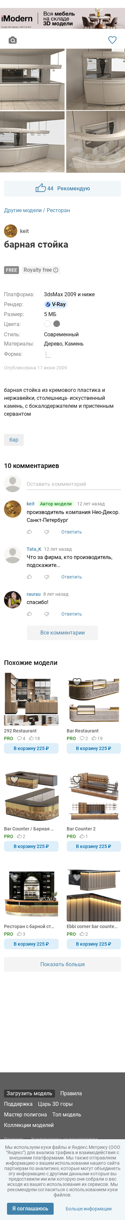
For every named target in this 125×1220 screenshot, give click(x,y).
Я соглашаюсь (30, 1208)
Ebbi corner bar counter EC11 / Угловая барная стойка (93, 926)
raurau (34, 594)
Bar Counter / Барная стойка (30, 828)
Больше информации (89, 1208)
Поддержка (18, 1104)
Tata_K (34, 549)
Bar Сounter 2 (81, 828)
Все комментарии (62, 633)
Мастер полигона (25, 1114)
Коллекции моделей (29, 1125)
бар (13, 440)
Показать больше (62, 964)
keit (31, 503)
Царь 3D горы (55, 1104)
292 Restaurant (20, 730)
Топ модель (66, 1114)
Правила (71, 1093)
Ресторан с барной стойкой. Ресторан (30, 926)
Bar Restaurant (83, 730)
